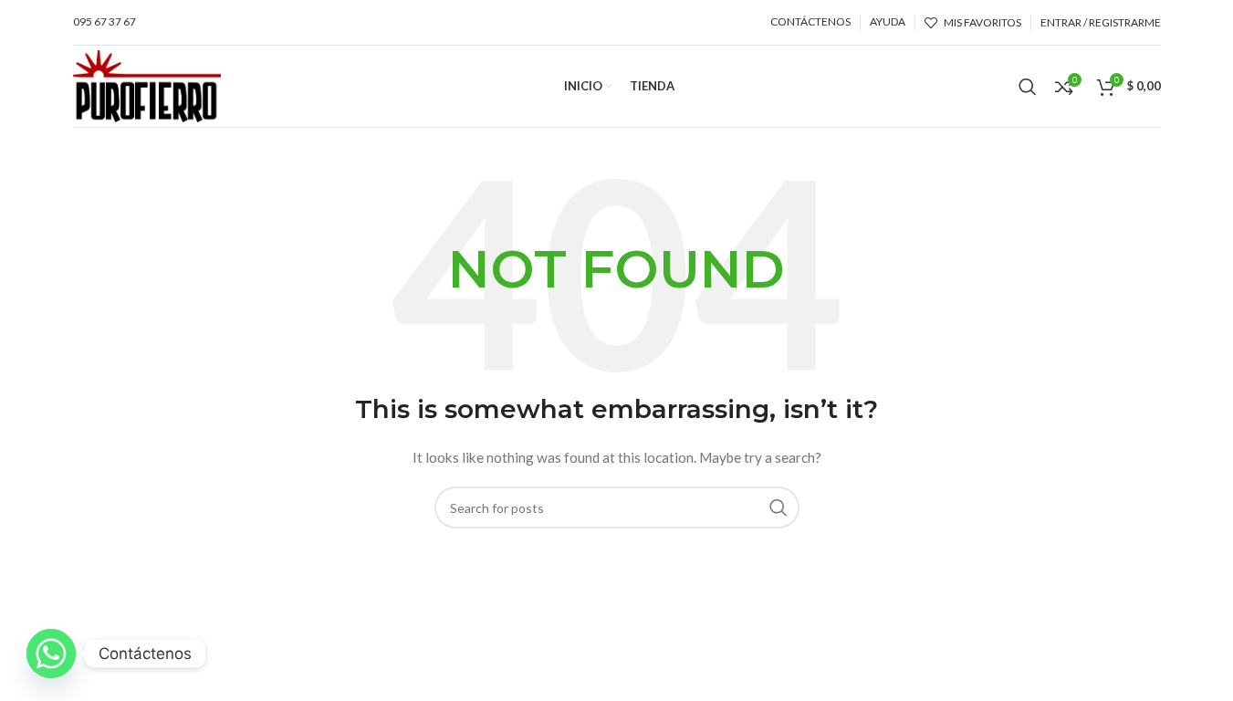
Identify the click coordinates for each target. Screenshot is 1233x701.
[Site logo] (147, 84)
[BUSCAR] (778, 507)
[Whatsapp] (51, 653)
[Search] (1027, 86)
